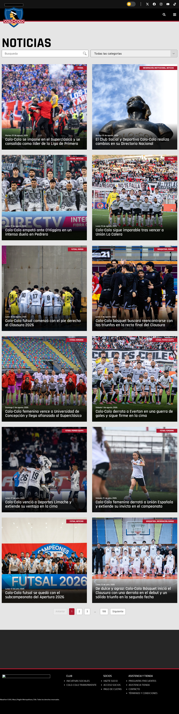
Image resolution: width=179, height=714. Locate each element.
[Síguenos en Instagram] (161, 4)
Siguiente (117, 611)
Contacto (134, 689)
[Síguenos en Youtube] (167, 4)
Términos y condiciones (143, 693)
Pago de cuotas (112, 689)
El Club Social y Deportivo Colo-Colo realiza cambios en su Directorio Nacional (132, 141)
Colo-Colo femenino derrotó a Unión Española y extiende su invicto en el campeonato (134, 504)
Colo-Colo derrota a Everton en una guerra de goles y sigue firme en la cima (134, 413)
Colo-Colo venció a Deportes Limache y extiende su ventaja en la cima (38, 504)
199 (105, 610)
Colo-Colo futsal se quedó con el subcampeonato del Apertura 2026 (34, 595)
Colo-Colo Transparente (81, 685)
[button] (164, 14)
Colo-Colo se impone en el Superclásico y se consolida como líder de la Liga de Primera (42, 141)
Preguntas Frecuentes (142, 681)
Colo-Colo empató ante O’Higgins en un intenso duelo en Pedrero (38, 232)
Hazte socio (110, 681)
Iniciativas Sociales (78, 681)
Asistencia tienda (139, 685)
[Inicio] (13, 16)
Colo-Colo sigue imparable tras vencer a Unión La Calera (130, 232)
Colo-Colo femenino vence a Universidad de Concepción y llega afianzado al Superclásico (43, 413)
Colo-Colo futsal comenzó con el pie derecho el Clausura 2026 (43, 323)
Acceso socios (112, 685)
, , (158, 68)
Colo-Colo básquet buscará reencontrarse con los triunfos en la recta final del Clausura (134, 323)
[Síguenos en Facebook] (154, 4)
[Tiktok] (174, 4)
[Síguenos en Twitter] (147, 4)
